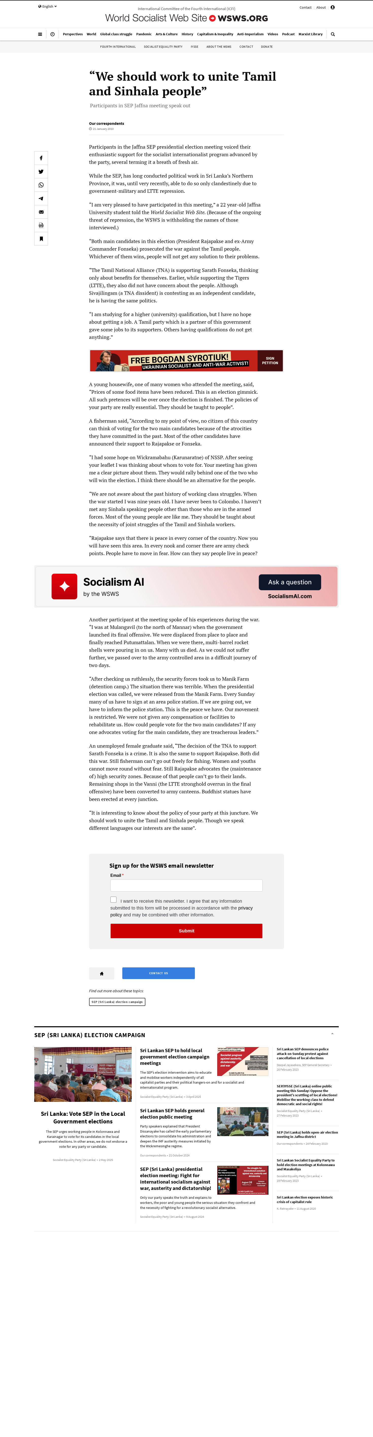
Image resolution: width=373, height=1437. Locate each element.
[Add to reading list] (41, 238)
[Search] (333, 36)
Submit (186, 930)
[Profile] (333, 8)
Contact (306, 7)
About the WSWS (219, 46)
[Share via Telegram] (41, 198)
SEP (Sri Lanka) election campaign (117, 1002)
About (321, 7)
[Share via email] (41, 211)
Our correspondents (106, 123)
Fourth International (118, 46)
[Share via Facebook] (41, 158)
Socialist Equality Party (163, 46)
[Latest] (52, 36)
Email (115, 876)
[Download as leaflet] (41, 225)
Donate (267, 46)
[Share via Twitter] (41, 171)
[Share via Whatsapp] (41, 185)
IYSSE (194, 46)
